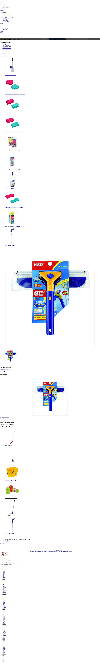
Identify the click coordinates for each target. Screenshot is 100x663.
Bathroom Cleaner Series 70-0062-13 (12, 169)
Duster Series (4, 14)
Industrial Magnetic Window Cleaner (41, 551)
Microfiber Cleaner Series (6, 15)
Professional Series (5, 21)
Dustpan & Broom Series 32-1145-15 (11, 462)
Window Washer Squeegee (4, 419)
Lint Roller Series (5, 20)
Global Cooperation (5, 7)
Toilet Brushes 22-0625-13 (10, 75)
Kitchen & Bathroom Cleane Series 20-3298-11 (15, 113)
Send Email (2, 556)
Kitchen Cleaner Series (6, 18)
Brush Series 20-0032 (8, 445)
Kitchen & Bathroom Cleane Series (8, 17)
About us (4, 5)
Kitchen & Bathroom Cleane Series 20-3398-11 (15, 94)
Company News (5, 28)
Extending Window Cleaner (67, 551)
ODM (3, 8)
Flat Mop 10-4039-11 (8, 515)
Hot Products (56, 550)
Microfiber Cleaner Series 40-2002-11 (11, 498)
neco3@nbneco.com (5, 541)
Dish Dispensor (55, 551)
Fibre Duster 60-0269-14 (10, 245)
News (1, 26)
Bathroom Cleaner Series (6, 16)
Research (1, 23)
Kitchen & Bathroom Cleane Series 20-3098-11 (15, 207)
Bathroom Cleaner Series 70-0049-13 (12, 226)
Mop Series (4, 12)
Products (1, 10)
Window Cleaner (50, 551)
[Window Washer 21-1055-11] (50, 346)
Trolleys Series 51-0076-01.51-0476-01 (11, 480)
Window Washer (5, 36)
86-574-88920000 (5, 540)
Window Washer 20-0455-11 (9, 533)
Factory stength (5, 6)
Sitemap (60, 550)
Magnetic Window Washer (4, 417)
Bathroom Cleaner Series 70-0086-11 (12, 150)
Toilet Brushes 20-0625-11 (10, 188)
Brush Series (4, 19)
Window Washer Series (6, 35)
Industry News (4, 29)
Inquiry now (2, 543)
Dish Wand (60, 551)
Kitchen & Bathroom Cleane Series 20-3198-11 (15, 131)
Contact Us (2, 31)
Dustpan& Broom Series (6, 46)
